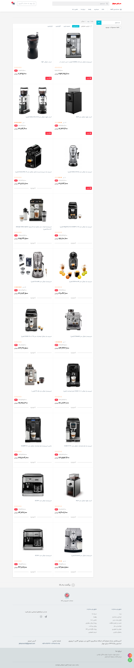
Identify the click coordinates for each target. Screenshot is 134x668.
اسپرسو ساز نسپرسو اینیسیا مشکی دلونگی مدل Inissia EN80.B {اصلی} (33, 172)
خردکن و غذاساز (116, 617)
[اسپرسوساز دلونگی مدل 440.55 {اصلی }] (33, 375)
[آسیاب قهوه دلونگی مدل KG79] (73, 100)
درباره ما (83, 9)
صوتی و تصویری (116, 629)
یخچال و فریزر (117, 632)
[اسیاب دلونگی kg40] (33, 46)
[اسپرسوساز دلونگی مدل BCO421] (33, 539)
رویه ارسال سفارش (91, 623)
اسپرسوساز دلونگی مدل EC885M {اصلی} (41, 281)
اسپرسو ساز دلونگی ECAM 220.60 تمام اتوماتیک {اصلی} (77, 391)
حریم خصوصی (92, 632)
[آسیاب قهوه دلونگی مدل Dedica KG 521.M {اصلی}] (33, 100)
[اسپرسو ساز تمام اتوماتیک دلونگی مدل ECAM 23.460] (73, 429)
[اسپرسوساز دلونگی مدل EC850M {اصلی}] (73, 539)
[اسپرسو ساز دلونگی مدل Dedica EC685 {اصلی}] (73, 155)
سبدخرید (96, 9)
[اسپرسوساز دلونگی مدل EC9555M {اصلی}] (73, 320)
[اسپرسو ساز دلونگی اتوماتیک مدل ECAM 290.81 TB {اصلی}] (33, 320)
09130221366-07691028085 (51, 644)
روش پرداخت (93, 626)
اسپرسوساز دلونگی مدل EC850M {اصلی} (81, 555)
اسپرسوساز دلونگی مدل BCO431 (43, 501)
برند (120, 614)
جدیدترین (75, 26)
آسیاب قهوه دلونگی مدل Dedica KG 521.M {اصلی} (39, 117)
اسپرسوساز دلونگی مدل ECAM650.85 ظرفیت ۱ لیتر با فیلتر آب (75, 62)
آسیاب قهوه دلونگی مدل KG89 (84, 501)
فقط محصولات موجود (112, 27)
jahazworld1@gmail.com (27, 644)
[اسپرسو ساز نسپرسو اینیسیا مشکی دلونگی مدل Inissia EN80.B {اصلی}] (33, 155)
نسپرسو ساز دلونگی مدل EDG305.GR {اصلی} (80, 281)
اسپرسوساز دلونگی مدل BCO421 (43, 555)
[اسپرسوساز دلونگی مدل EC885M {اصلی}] (33, 265)
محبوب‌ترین (67, 26)
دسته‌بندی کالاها (115, 9)
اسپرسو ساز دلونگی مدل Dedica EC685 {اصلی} (80, 172)
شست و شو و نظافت (115, 623)
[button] (15, 3)
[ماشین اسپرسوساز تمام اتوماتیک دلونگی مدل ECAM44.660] (33, 429)
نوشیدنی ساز (117, 626)
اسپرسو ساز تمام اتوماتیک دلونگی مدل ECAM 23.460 (78, 446)
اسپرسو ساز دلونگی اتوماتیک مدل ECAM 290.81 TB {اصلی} (36, 336)
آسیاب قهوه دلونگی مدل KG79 (84, 117)
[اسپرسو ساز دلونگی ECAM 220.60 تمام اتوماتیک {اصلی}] (73, 375)
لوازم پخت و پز (117, 620)
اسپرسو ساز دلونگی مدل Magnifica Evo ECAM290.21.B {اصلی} (76, 227)
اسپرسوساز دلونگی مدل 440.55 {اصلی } (41, 391)
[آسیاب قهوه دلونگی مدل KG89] (73, 484)
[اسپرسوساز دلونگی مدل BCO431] (33, 484)
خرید (88, 78)
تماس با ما (75, 9)
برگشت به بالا (65, 584)
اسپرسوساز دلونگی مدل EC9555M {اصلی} (81, 336)
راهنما (89, 9)
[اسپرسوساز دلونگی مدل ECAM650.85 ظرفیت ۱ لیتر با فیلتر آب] (73, 46)
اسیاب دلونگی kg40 (46, 62)
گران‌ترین (58, 26)
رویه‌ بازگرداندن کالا (91, 629)
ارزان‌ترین (50, 26)
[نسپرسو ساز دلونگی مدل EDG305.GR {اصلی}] (73, 265)
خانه (103, 9)
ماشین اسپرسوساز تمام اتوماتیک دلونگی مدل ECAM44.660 (36, 446)
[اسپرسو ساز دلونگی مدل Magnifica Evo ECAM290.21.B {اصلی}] (73, 210)
